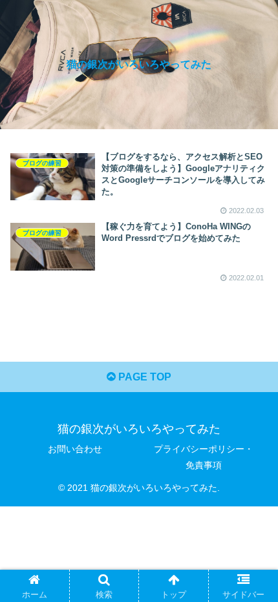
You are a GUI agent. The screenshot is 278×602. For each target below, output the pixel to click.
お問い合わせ (75, 449)
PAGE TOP (143, 376)
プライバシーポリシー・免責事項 (203, 457)
